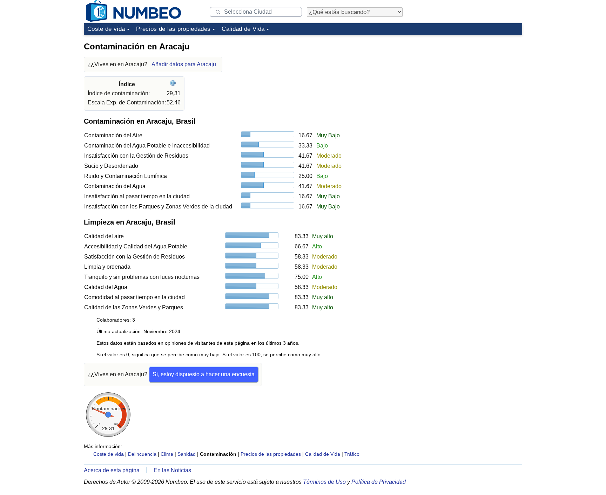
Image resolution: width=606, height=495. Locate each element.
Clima (167, 454)
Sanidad (186, 454)
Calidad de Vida (243, 29)
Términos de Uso (324, 482)
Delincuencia (142, 454)
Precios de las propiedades (173, 29)
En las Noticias (172, 470)
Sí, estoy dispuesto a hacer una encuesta (204, 374)
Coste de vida (106, 29)
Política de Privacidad (378, 482)
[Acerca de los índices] (173, 84)
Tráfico (351, 454)
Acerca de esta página (112, 470)
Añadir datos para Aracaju (184, 64)
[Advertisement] (469, 82)
